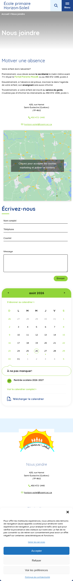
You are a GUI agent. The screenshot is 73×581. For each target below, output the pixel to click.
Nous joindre (36, 464)
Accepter (36, 550)
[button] (67, 512)
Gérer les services (36, 542)
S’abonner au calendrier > (20, 302)
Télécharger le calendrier (28, 398)
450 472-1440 (38, 117)
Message (8, 251)
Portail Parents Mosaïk (26, 76)
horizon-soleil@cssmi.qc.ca (38, 124)
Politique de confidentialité (37, 577)
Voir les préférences (36, 570)
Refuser (36, 560)
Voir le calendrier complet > (21, 389)
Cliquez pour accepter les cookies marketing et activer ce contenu (37, 165)
